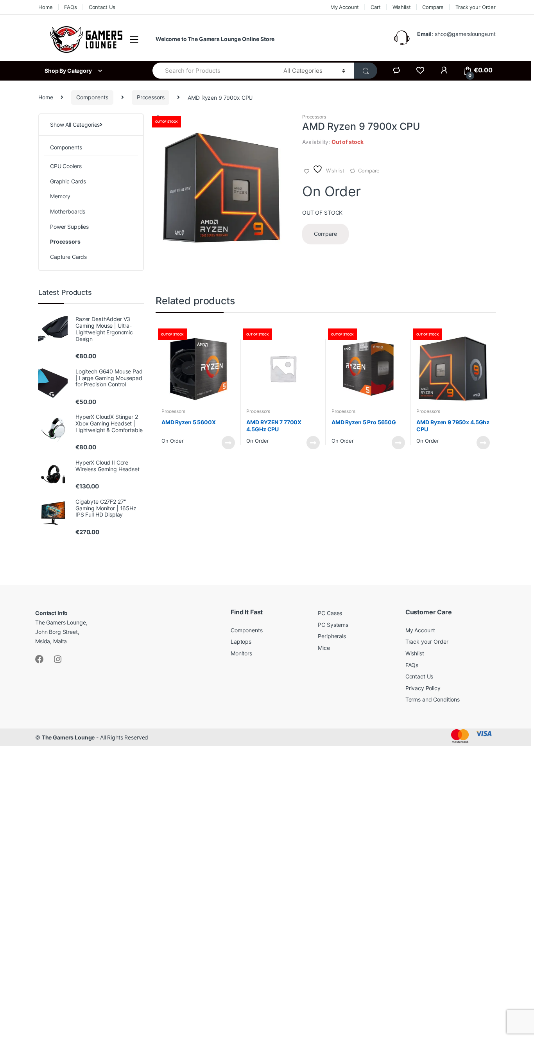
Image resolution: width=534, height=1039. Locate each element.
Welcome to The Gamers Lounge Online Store (215, 39)
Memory (60, 196)
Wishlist (401, 7)
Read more (228, 442)
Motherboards (67, 211)
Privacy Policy (423, 688)
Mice (324, 647)
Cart (375, 7)
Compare (433, 7)
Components (92, 97)
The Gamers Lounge (68, 737)
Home (45, 7)
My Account (344, 7)
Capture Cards (68, 256)
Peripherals (332, 636)
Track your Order (475, 7)
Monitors (241, 653)
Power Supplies (69, 226)
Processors (151, 97)
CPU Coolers (65, 166)
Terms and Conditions (432, 699)
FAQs (70, 7)
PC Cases (330, 613)
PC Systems (333, 624)
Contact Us (102, 7)
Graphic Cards (68, 181)
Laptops (241, 641)
